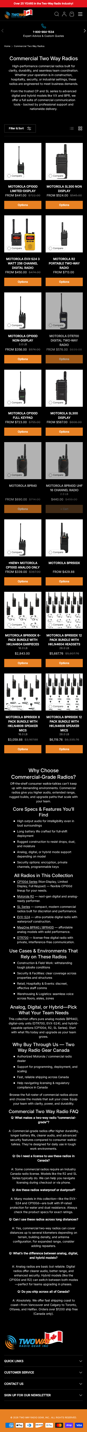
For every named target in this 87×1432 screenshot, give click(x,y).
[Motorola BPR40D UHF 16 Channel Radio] (64, 460)
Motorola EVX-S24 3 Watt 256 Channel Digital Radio (23, 263)
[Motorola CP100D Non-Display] (22, 310)
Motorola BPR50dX (64, 563)
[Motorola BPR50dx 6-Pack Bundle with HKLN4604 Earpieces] (22, 610)
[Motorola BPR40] (22, 460)
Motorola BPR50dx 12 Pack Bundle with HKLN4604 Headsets (64, 639)
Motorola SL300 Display (64, 415)
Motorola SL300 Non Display (64, 189)
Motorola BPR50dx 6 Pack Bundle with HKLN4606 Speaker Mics (23, 723)
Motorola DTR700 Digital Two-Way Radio (64, 340)
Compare (17, 175)
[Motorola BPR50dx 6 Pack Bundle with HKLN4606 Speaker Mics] (22, 692)
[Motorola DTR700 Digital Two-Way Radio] (64, 310)
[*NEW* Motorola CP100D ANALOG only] (22, 537)
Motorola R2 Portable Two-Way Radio (64, 263)
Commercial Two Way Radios (29, 46)
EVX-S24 (23, 917)
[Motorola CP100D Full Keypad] (22, 388)
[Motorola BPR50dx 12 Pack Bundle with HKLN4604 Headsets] (64, 610)
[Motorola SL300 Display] (64, 388)
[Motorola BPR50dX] (64, 537)
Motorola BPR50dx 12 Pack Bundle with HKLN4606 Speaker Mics (64, 723)
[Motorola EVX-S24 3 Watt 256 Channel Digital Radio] (22, 233)
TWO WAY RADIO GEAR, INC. (34, 1417)
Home (7, 46)
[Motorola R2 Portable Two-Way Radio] (64, 233)
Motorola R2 (25, 896)
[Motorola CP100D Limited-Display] (22, 161)
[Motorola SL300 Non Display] (64, 161)
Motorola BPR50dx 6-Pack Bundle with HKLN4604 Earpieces (23, 639)
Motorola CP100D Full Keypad (23, 415)
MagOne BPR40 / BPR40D (35, 927)
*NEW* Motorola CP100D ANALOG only (23, 565)
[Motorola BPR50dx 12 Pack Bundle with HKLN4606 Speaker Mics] (64, 692)
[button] (72, 14)
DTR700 (23, 937)
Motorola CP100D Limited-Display (23, 189)
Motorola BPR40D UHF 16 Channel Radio (64, 488)
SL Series (23, 906)
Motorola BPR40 (23, 485)
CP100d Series (27, 881)
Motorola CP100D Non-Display (23, 338)
